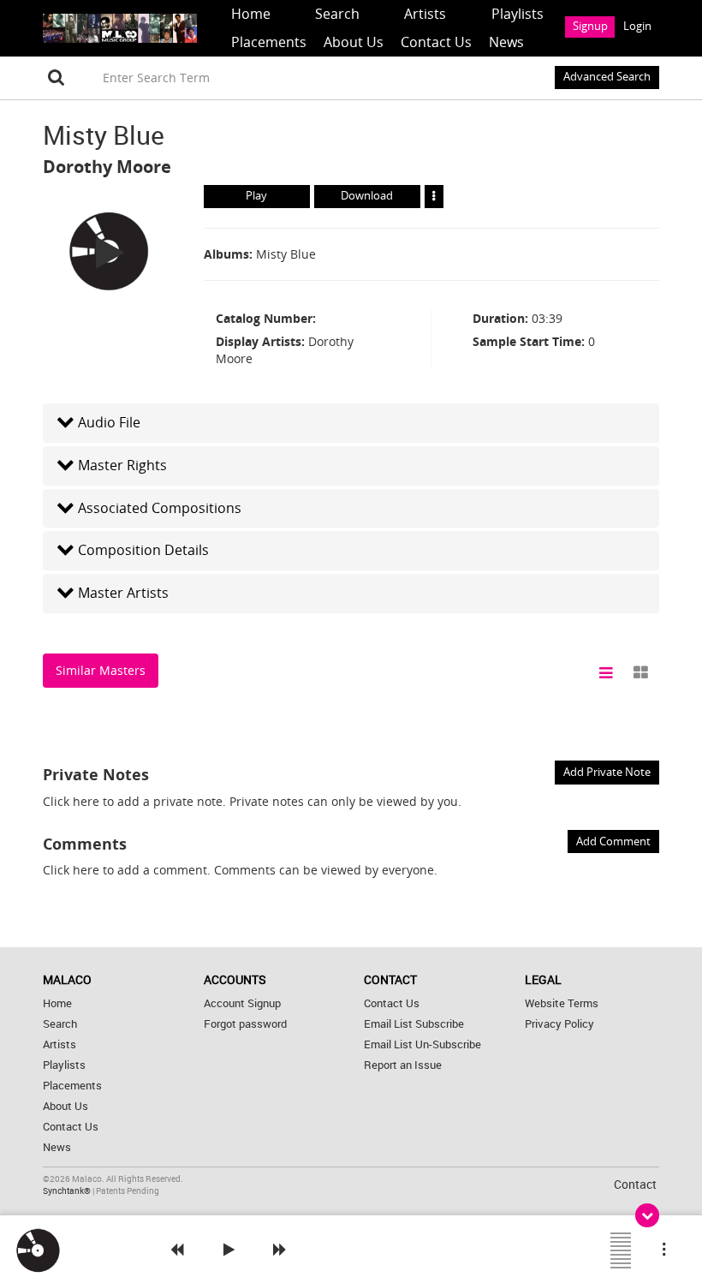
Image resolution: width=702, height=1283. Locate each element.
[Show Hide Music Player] (647, 1215)
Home (251, 13)
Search (337, 13)
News (506, 42)
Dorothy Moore (107, 166)
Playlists (517, 13)
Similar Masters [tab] (101, 670)
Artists (425, 13)
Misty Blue (286, 254)
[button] (351, 422)
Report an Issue (403, 1065)
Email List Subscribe (414, 1024)
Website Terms (561, 1003)
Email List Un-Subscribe (422, 1044)
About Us (354, 42)
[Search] (56, 78)
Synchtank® (67, 1190)
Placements (268, 42)
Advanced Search (607, 76)
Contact (635, 1184)
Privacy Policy (559, 1024)
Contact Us (436, 42)
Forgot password (245, 1024)
